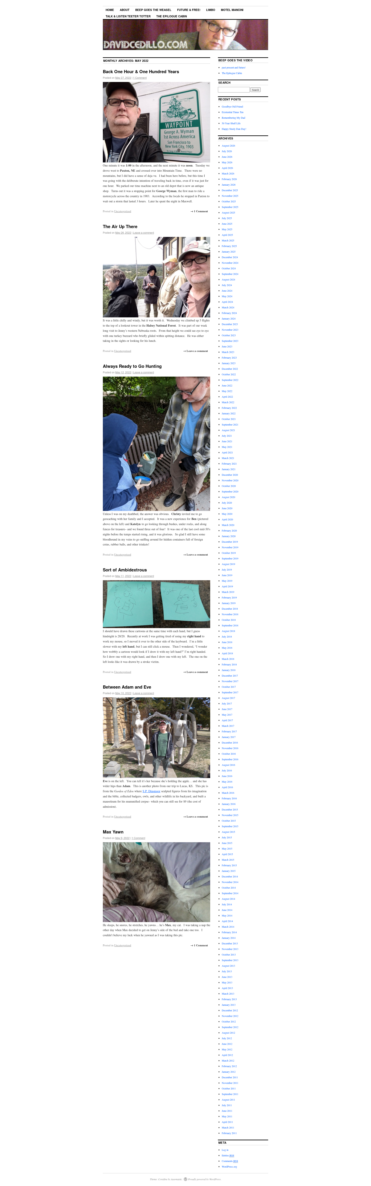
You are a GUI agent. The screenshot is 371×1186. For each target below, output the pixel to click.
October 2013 (229, 954)
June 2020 (227, 508)
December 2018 (230, 608)
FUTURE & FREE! (188, 10)
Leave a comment (143, 232)
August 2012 (228, 1032)
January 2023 (229, 363)
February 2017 (229, 731)
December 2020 (230, 474)
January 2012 (229, 1071)
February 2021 (229, 463)
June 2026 (227, 156)
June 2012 (227, 1043)
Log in (225, 1149)
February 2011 (229, 1133)
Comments (230, 1161)
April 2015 (227, 854)
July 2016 (227, 770)
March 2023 (228, 352)
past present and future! (234, 67)
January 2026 (229, 184)
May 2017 (227, 714)
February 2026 (229, 179)
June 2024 (227, 290)
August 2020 (228, 497)
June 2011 (227, 1110)
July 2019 (227, 569)
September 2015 (230, 826)
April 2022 (227, 396)
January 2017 (229, 737)
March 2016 (228, 792)
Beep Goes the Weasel (153, 10)
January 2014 (229, 937)
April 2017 (227, 720)
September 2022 (230, 380)
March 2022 (228, 402)
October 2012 (229, 1021)
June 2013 (227, 976)
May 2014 (227, 915)
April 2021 (227, 452)
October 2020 (229, 486)
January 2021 (229, 469)
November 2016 (230, 748)
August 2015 (228, 831)
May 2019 (227, 580)
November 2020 (230, 480)
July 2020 (227, 502)
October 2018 (229, 619)
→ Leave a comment (195, 351)
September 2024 (230, 274)
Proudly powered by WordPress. (204, 1179)
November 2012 (230, 1016)
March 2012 (228, 1060)
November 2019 (230, 547)
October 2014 (229, 887)
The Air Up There (120, 226)
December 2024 (230, 257)
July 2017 (227, 703)
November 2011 (230, 1083)
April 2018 (227, 653)
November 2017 (230, 681)
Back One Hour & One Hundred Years (141, 71)
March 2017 (228, 725)
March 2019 (228, 592)
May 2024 (227, 296)
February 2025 (229, 246)
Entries (228, 1155)
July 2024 (227, 285)
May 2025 (227, 229)
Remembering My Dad (233, 117)
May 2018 (227, 647)
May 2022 (227, 391)
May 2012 (227, 1049)
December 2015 (230, 809)
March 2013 (228, 993)
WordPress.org (229, 1166)
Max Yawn (113, 832)
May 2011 (227, 1116)
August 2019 (228, 564)
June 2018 (227, 642)
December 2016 (230, 742)
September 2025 (230, 207)
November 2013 (230, 949)
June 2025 (227, 223)
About (124, 10)
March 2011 (228, 1127)
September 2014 (230, 893)
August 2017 (228, 698)
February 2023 (229, 357)
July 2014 (227, 904)
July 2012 (227, 1038)
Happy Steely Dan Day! (234, 128)
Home (110, 10)
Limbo (210, 10)
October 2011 (229, 1088)
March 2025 (228, 240)
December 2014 (230, 876)
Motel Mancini (232, 10)
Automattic (176, 1179)
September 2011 (230, 1094)
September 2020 (230, 491)
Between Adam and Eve (127, 687)
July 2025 (227, 218)
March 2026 (228, 173)
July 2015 (227, 837)
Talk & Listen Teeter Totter (128, 16)
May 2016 (227, 781)
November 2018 (230, 614)
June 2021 (227, 441)
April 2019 (227, 586)
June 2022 (227, 385)
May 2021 (227, 446)
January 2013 (229, 1004)
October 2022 (229, 374)
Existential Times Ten (232, 112)
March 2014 (228, 926)
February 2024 (229, 313)
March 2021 (228, 458)
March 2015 (228, 859)
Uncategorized (122, 211)
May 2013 (227, 982)
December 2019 (230, 541)
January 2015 (229, 870)
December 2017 (230, 675)
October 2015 (229, 820)
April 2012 (227, 1055)
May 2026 (227, 162)
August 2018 (228, 631)
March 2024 (228, 307)
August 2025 (228, 212)
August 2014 (228, 898)
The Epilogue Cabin (171, 16)
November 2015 (230, 815)
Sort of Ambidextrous (125, 569)
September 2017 (230, 692)
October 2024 (229, 268)
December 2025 (230, 190)
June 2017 (227, 709)
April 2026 (227, 168)
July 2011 (227, 1105)
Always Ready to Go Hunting (132, 366)
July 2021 (227, 435)
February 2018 (229, 664)
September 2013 (230, 960)
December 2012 (230, 1010)
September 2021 (230, 424)
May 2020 (227, 513)
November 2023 (230, 329)
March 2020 (228, 525)
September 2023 (230, 340)
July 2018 (227, 636)
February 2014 (229, 932)
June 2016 (227, 776)
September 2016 (230, 759)
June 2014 (227, 910)
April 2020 (227, 519)
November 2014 (230, 882)
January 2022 (229, 413)
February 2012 (229, 1066)
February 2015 (229, 865)
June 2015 (227, 843)
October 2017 (229, 686)
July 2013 (227, 971)
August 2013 (228, 965)
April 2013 (227, 988)
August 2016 (228, 764)
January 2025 (229, 251)
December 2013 (230, 943)
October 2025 (229, 201)
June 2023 (227, 346)
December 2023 (230, 324)
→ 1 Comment (199, 211)
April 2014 (227, 921)
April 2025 (227, 234)
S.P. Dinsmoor (151, 791)
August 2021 (228, 430)
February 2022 (229, 407)
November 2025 (230, 195)
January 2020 (229, 536)
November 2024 (230, 262)
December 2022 (230, 368)
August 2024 (228, 279)
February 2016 (229, 798)
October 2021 (229, 419)
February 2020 (229, 530)
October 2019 (229, 552)
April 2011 (227, 1122)
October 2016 (229, 753)
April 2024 (227, 301)
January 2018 (229, 670)
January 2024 (229, 318)
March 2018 (228, 658)
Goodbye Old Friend (232, 106)
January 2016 (229, 804)
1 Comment (140, 77)
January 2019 (229, 603)
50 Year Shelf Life (231, 123)
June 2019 (227, 575)
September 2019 (230, 558)
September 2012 (230, 1027)
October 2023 (229, 335)
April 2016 (227, 787)
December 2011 (230, 1077)
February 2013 (229, 999)
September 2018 (230, 625)
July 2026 (227, 151)
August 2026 (228, 145)
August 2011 (228, 1099)
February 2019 (229, 597)
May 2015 (227, 848)
